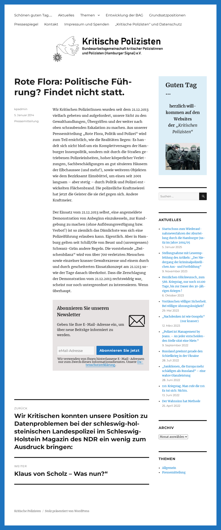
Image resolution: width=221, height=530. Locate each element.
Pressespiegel (26, 24)
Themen (87, 15)
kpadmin (20, 109)
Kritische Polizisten (27, 511)
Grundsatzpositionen (167, 15)
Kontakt (51, 24)
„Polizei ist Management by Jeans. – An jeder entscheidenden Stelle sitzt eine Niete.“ (183, 336)
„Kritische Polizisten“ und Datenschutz (148, 24)
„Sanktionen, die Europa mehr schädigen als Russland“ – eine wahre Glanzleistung (183, 371)
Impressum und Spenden (86, 24)
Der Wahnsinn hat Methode (181, 401)
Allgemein (169, 468)
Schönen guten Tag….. (33, 15)
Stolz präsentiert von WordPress (67, 511)
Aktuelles (66, 15)
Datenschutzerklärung (115, 363)
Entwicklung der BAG (124, 15)
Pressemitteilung (26, 121)
